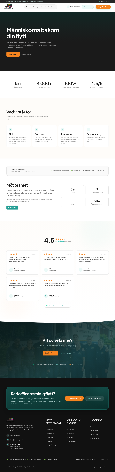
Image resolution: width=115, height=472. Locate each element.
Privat (28, 7)
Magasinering (51, 445)
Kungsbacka (72, 441)
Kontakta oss (12, 207)
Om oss (92, 427)
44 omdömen (59, 241)
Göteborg (71, 429)
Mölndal (71, 433)
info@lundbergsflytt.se (17, 440)
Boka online (87, 7)
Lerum (70, 445)
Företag (35, 7)
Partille (70, 437)
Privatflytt (50, 429)
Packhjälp (50, 437)
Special (43, 7)
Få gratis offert (73, 398)
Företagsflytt (51, 433)
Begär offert (13, 54)
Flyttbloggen (94, 430)
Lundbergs (51, 7)
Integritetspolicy (95, 438)
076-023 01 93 (105, 1)
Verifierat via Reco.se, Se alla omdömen (58, 305)
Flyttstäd (49, 441)
